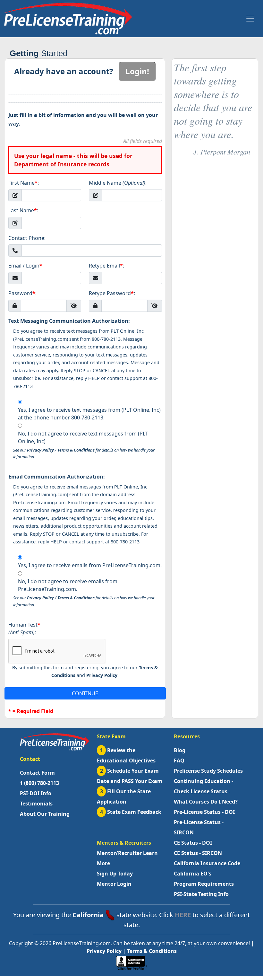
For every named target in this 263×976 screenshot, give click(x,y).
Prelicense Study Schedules (208, 770)
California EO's (192, 873)
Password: (22, 293)
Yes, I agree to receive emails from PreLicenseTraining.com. (90, 565)
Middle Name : (118, 182)
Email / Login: (26, 265)
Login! (137, 71)
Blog (179, 750)
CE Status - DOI (193, 842)
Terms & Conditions (76, 450)
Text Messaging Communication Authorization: (69, 320)
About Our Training (45, 813)
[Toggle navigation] (250, 18)
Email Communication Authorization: (56, 476)
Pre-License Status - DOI (204, 811)
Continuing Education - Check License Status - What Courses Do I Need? (206, 791)
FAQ (179, 760)
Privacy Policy (40, 450)
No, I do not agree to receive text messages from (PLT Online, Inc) (83, 437)
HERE (183, 914)
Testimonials (36, 803)
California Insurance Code (207, 863)
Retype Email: (106, 265)
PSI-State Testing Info (201, 894)
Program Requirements (204, 883)
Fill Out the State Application (124, 796)
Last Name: (23, 210)
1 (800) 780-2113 (39, 783)
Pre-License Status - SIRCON (199, 827)
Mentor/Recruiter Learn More (127, 858)
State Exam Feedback (131, 811)
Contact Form (37, 772)
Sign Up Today (115, 873)
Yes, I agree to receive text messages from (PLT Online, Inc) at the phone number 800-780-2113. (89, 413)
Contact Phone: (27, 238)
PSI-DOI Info (35, 793)
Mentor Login (114, 883)
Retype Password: (112, 293)
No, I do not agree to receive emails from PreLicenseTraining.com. (67, 585)
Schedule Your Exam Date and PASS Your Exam (129, 776)
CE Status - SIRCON (198, 853)
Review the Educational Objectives (126, 755)
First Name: (23, 182)
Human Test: (24, 628)
